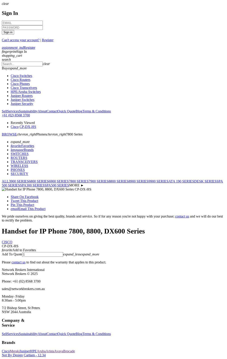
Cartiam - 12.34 (35, 355)
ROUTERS (19, 158)
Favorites (22, 146)
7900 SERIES (99, 181)
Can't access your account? (20, 40)
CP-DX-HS (28, 127)
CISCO (7, 242)
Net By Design (12, 355)
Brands (22, 150)
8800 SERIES (119, 181)
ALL (5, 181)
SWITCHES (20, 154)
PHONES (18, 170)
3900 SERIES (19, 181)
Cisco (15, 127)
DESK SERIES (205, 181)
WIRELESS (19, 166)
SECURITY (19, 174)
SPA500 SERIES (57, 185)
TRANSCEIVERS (24, 162)
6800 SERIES (39, 181)
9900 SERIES (158, 181)
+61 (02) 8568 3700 (16, 115)
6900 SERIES (59, 181)
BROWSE (9, 134)
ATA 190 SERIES (181, 181)
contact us (182, 216)
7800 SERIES (79, 181)
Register (47, 40)
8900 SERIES (139, 181)
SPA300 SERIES (32, 185)
